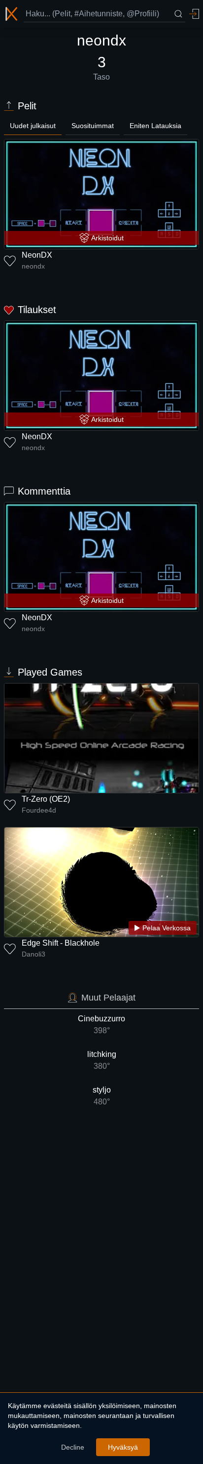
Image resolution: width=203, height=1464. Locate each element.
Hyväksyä (123, 1447)
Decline (72, 1447)
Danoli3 (33, 954)
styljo (102, 1096)
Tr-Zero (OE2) (46, 799)
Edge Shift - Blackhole (61, 943)
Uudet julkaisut (33, 126)
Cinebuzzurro (101, 1024)
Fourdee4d (39, 810)
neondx (33, 266)
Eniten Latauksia (155, 126)
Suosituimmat (92, 126)
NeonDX (37, 255)
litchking (101, 1060)
